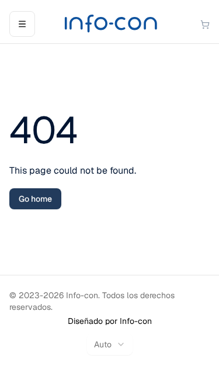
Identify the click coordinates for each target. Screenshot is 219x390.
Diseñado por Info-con (110, 321)
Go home (35, 199)
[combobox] (110, 344)
